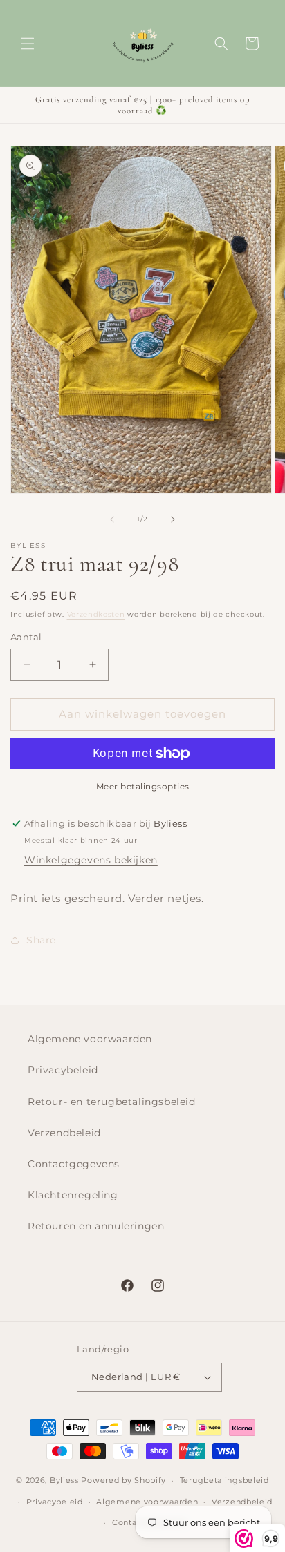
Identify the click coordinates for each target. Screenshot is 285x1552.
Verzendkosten (96, 614)
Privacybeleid (63, 1070)
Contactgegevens (74, 1164)
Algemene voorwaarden (90, 1039)
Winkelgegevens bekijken (91, 860)
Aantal (26, 636)
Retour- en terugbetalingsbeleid (112, 1101)
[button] (27, 43)
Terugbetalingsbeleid (224, 1480)
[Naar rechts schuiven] (173, 519)
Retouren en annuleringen (96, 1226)
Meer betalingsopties (143, 786)
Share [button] (41, 940)
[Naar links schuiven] (112, 519)
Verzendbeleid (64, 1133)
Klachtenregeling (73, 1195)
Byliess (64, 1480)
